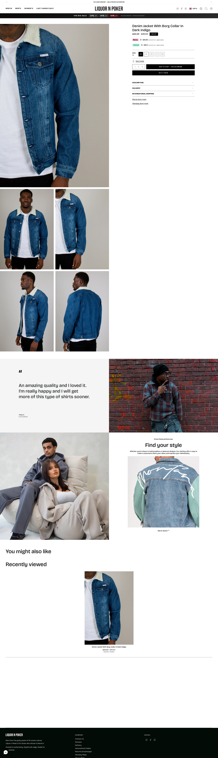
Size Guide (140, 61)
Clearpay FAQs (81, 755)
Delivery (136, 88)
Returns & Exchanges (83, 752)
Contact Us (79, 739)
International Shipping (143, 94)
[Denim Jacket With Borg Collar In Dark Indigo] (109, 608)
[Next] (211, 2)
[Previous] (7, 2)
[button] (9, 8)
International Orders (83, 748)
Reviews (78, 742)
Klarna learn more (139, 99)
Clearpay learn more (140, 103)
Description (138, 83)
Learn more (159, 40)
